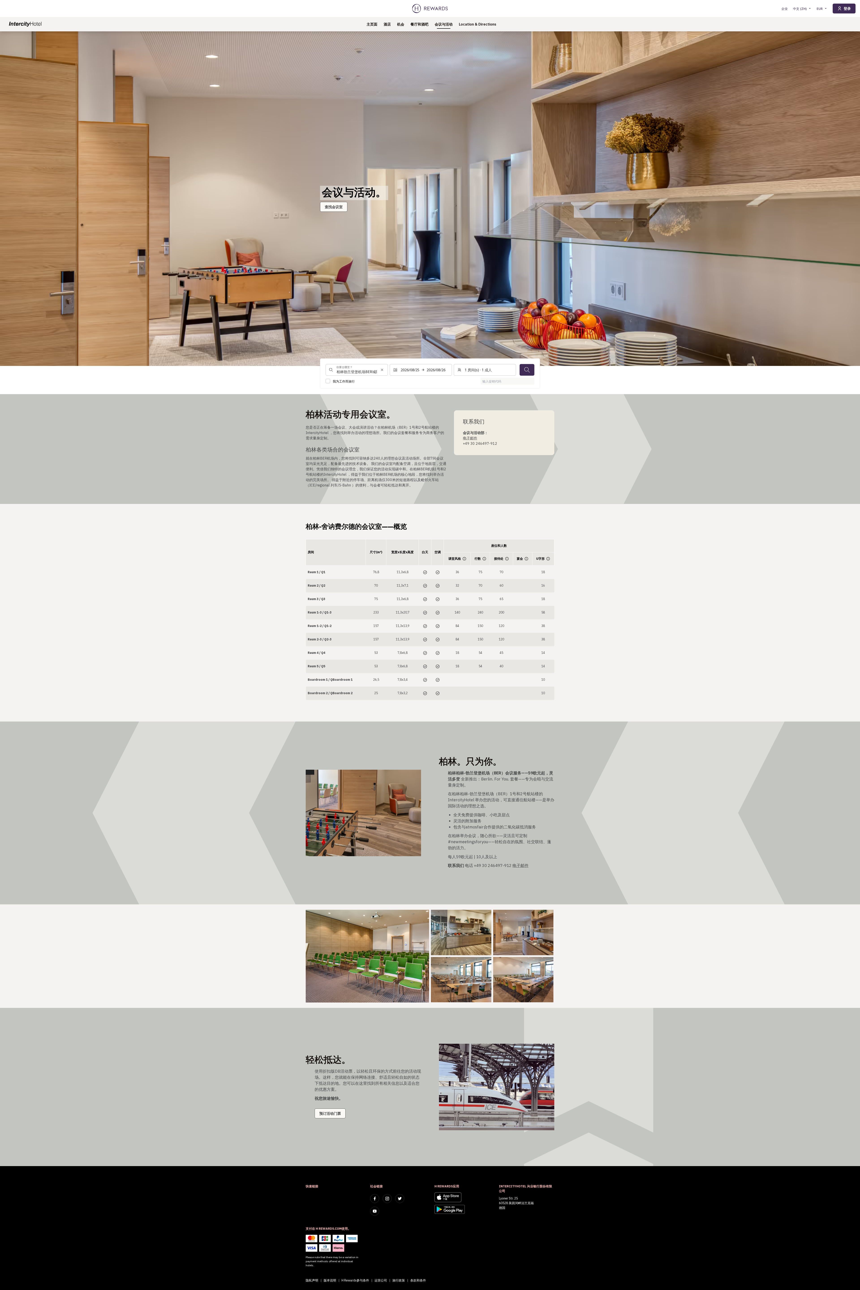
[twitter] (399, 1198)
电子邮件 (470, 438)
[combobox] (357, 370)
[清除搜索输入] (382, 370)
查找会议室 (334, 207)
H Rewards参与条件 (355, 1280)
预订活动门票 (330, 1113)
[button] (367, 956)
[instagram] (387, 1198)
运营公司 (380, 1280)
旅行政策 (398, 1280)
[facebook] (374, 1198)
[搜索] (527, 370)
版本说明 (330, 1280)
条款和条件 (418, 1280)
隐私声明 (312, 1280)
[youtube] (374, 1211)
